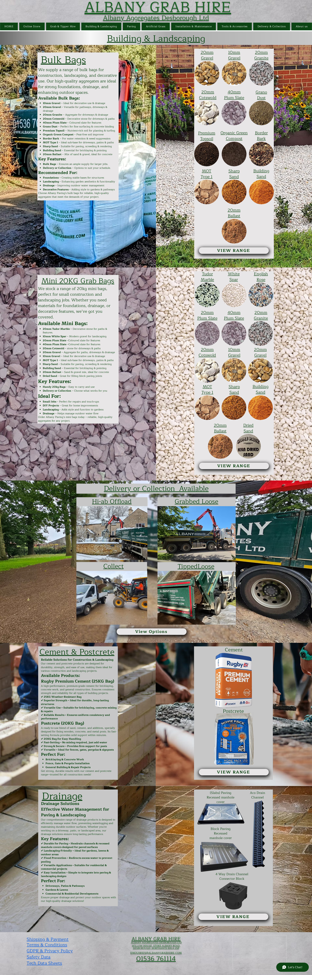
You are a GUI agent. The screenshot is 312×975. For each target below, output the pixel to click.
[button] (63, 26)
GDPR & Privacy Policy (50, 951)
